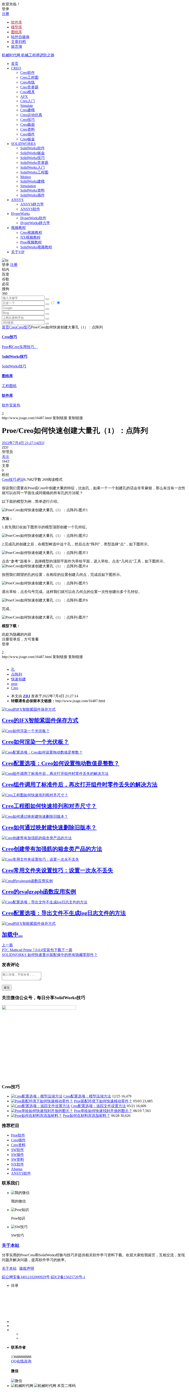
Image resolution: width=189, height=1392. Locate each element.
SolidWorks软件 (32, 148)
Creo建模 (27, 110)
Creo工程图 (29, 77)
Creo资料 (27, 129)
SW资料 (17, 1159)
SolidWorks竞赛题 (34, 163)
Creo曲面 (27, 124)
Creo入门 (27, 101)
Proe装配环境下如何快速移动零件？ (103, 1101)
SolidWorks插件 (32, 195)
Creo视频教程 (31, 233)
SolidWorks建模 (32, 181)
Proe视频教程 (31, 242)
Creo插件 (27, 134)
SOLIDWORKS (23, 144)
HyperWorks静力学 (35, 223)
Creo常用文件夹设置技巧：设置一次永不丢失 (57, 870)
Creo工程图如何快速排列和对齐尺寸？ (49, 806)
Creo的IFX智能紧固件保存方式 (40, 720)
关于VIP (17, 252)
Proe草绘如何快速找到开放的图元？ (103, 1111)
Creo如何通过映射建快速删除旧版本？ (49, 827)
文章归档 (18, 42)
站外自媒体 (20, 37)
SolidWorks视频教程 (36, 247)
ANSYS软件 (30, 209)
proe (14, 684)
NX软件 (17, 1164)
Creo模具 (27, 92)
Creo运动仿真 (31, 115)
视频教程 (18, 228)
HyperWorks (20, 214)
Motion (25, 177)
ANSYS (17, 200)
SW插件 (17, 1155)
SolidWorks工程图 (34, 172)
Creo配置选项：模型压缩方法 (87, 1096)
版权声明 (26, 1268)
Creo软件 (27, 73)
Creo (12, 327)
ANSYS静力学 (32, 204)
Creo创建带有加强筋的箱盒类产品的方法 (52, 849)
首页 (14, 64)
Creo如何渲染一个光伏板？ (35, 742)
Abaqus (16, 1169)
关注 (5, 457)
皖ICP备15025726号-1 (68, 1277)
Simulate (26, 106)
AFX (24, 97)
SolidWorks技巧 (32, 158)
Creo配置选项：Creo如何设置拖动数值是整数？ (60, 763)
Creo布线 (27, 82)
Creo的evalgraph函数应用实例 (39, 892)
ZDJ (26, 696)
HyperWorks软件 (33, 218)
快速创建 (18, 679)
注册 (5, 14)
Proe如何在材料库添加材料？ (86, 1116)
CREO (16, 68)
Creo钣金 (27, 139)
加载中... (12, 935)
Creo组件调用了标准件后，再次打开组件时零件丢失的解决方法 (79, 785)
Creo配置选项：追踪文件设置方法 (98, 1106)
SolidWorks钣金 (32, 153)
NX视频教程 (30, 237)
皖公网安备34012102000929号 (26, 1277)
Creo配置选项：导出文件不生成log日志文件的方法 (64, 913)
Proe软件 (18, 1135)
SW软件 (17, 1150)
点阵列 (16, 674)
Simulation (28, 186)
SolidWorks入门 (32, 167)
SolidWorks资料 (32, 190)
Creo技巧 (27, 120)
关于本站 (10, 1245)
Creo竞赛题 (29, 87)
